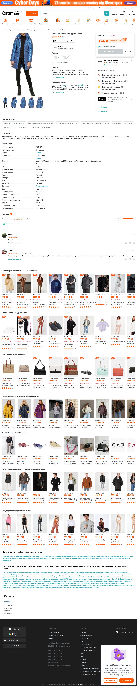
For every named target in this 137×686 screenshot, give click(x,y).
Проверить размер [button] (61, 62)
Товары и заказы (86, 635)
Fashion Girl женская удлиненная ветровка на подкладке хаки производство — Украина (56, 585)
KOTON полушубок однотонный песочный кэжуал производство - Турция (31, 572)
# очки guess (128, 123)
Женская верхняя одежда (99, 556)
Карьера (51, 638)
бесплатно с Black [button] (109, 77)
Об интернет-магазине (56, 635)
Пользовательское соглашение (85, 684)
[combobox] (73, 13)
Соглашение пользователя (89, 668)
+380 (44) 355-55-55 (55, 651)
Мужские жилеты (18, 558)
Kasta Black (84, 638)
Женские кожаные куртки (105, 558)
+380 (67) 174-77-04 (55, 654)
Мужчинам (8, 608)
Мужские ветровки (46, 558)
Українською (126, 680)
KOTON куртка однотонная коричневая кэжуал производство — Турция (37, 575)
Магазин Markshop (111, 60)
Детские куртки (67, 556)
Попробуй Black (13, 646)
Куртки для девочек (81, 556)
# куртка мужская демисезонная (67, 123)
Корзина (132, 14)
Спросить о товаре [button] (111, 65)
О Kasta (83, 632)
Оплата (82, 656)
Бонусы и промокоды (87, 650)
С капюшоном (42, 186)
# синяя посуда (34, 127)
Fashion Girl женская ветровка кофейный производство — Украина (54, 581)
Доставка (83, 659)
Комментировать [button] (14, 243)
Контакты (83, 665)
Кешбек (82, 641)
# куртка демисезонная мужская (14, 123)
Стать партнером (90, 8)
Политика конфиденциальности (91, 671)
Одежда (7, 601)
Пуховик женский (32, 558)
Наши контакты (53, 632)
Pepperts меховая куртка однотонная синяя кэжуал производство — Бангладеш (95, 575)
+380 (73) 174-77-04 (55, 657)
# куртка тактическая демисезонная (40, 123)
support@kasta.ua (54, 663)
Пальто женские (55, 556)
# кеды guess (116, 123)
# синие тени (46, 127)
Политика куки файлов (88, 674)
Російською (110, 680)
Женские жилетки (116, 556)
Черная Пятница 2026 (126, 632)
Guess (64, 85)
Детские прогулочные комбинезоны (68, 558)
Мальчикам (8, 613)
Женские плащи (89, 558)
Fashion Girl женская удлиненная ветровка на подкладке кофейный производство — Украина (38, 583)
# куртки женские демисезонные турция (95, 123)
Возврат (83, 662)
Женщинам (8, 605)
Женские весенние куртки (25, 556)
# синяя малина (20, 127)
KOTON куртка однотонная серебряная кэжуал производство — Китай (90, 579)
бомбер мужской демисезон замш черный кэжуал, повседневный (38, 579)
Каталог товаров (13, 651)
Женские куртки (42, 556)
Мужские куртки (9, 556)
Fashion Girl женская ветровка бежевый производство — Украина (105, 581)
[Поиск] (106, 13)
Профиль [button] (115, 14)
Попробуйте (18, 11)
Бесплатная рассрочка (88, 647)
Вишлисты (124, 14)
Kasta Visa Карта (86, 644)
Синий (80, 85)
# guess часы (7, 127)
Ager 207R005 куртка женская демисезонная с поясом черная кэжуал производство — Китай (64, 587)
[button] (128, 51)
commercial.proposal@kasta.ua (59, 666)
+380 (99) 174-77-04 (55, 660)
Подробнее (60, 77)
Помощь (123, 8)
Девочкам (7, 611)
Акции (82, 653)
